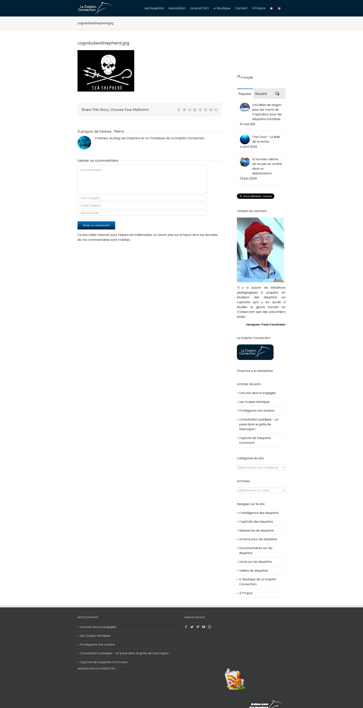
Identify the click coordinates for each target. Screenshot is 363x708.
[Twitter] (191, 626)
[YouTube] (203, 626)
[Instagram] (209, 626)
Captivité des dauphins (256, 521)
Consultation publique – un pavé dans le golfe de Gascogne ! (258, 424)
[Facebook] (186, 626)
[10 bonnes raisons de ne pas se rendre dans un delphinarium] (245, 159)
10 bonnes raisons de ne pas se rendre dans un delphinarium (267, 166)
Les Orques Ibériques (254, 402)
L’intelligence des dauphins (259, 513)
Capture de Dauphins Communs (103, 662)
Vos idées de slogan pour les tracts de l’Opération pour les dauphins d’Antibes (267, 112)
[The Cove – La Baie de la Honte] (245, 137)
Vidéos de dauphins (253, 570)
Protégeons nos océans (256, 410)
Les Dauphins (130, 138)
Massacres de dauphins (256, 530)
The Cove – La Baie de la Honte (266, 139)
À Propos (246, 593)
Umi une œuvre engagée (257, 393)
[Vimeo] (197, 626)
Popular (245, 93)
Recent (261, 93)
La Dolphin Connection (187, 138)
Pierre (119, 131)
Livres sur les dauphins (255, 562)
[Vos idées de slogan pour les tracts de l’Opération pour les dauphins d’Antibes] (245, 105)
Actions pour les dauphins (258, 539)
